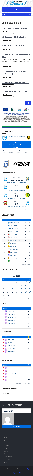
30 (16, 295)
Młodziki (6, 446)
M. (25, 219)
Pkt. (29, 219)
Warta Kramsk (13, 255)
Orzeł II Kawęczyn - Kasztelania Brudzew (16, 206)
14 (8, 288)
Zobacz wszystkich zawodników (23, 326)
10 (21, 285)
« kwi (4, 298)
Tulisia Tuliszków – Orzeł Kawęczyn (14, 28)
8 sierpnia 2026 (16, 177)
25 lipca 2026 (17, 193)
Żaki (5, 462)
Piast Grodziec (13, 237)
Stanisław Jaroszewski (13, 370)
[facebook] (16, 9)
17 (21, 288)
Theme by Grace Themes (16, 473)
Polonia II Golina (14, 228)
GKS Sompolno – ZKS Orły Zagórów (14, 37)
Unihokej (7, 459)
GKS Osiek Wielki (14, 249)
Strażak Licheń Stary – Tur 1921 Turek (15, 91)
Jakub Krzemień (11, 323)
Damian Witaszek (12, 317)
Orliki (5, 448)
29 (12, 295)
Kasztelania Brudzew (15, 240)
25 (25, 292)
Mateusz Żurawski (12, 373)
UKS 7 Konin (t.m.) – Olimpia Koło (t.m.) (15, 83)
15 (12, 288)
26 (29, 292)
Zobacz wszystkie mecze (24, 209)
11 (25, 285)
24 (21, 292)
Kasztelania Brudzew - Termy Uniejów (16, 136)
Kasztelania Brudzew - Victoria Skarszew (16, 182)
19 (29, 288)
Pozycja (4, 219)
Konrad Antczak (11, 342)
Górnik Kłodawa (14, 231)
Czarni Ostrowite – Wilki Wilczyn (13, 46)
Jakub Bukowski (11, 345)
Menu (3, 14)
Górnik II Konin (13, 225)
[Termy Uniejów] (28, 138)
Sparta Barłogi (13, 258)
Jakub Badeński (11, 314)
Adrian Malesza (11, 320)
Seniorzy (6, 451)
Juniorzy (6, 443)
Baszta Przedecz (14, 234)
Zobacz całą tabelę (26, 264)
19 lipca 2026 (17, 201)
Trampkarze (8, 456)
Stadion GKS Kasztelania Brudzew (16, 144)
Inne (5, 437)
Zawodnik (4, 308)
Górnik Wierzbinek (14, 261)
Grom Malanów (13, 246)
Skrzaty (6, 454)
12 (29, 285)
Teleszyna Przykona (14, 222)
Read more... (7, 32)
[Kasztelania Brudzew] (4, 138)
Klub (9, 219)
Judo (5, 440)
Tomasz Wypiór (11, 311)
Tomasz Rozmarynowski (13, 376)
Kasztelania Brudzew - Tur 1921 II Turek (16, 198)
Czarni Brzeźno (13, 243)
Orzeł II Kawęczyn (14, 252)
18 (25, 288)
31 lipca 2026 (17, 185)
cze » (29, 298)
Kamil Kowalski (11, 348)
